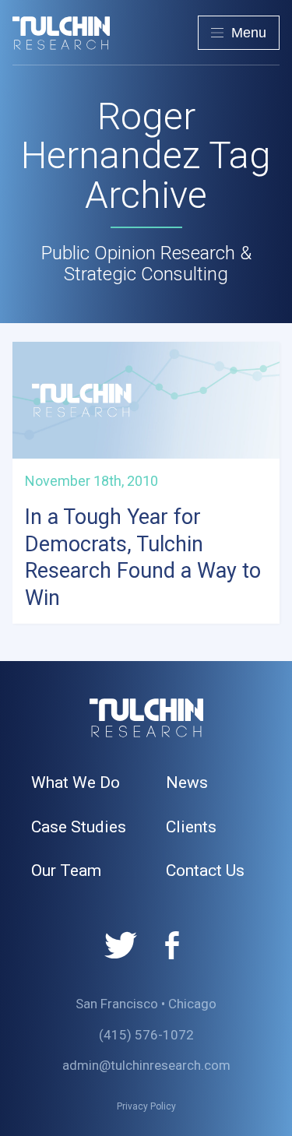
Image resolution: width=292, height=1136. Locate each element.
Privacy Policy (146, 1106)
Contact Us (205, 870)
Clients (191, 827)
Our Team (66, 870)
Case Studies (78, 827)
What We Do (75, 782)
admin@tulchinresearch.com (146, 1065)
